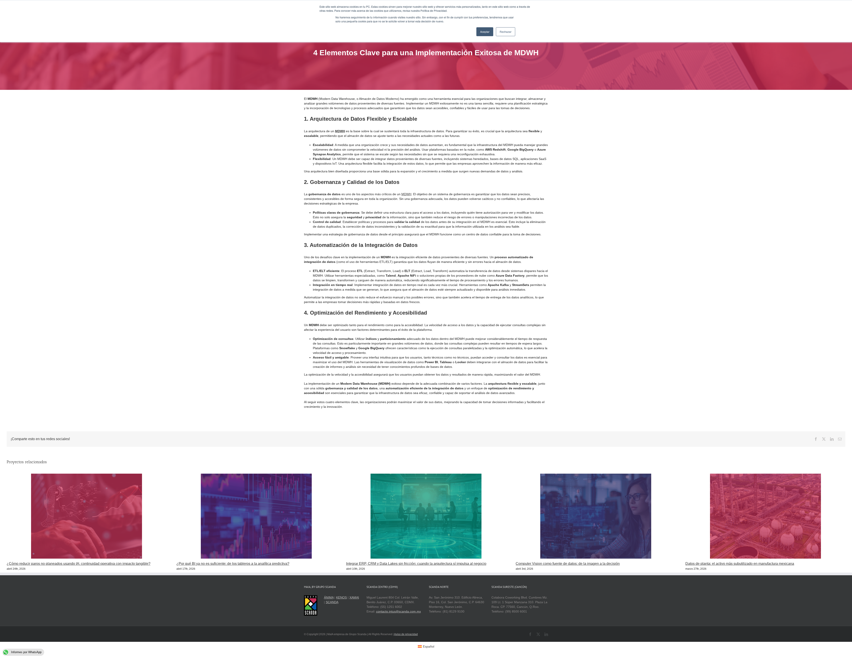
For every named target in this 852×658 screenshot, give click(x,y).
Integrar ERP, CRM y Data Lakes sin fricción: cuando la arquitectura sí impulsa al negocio (416, 563)
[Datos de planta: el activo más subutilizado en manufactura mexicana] (765, 475)
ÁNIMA (328, 597)
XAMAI (354, 597)
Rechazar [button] (505, 31)
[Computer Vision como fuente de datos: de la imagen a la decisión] (595, 475)
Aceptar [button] (484, 31)
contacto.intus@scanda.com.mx (398, 611)
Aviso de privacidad (406, 634)
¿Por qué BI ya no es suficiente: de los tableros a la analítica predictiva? (232, 563)
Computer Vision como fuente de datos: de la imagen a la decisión (568, 563)
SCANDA (332, 602)
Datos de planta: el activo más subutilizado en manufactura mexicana (739, 563)
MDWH (406, 194)
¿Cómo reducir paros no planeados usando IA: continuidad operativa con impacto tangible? (78, 563)
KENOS (341, 597)
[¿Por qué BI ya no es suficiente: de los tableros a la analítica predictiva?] (256, 475)
